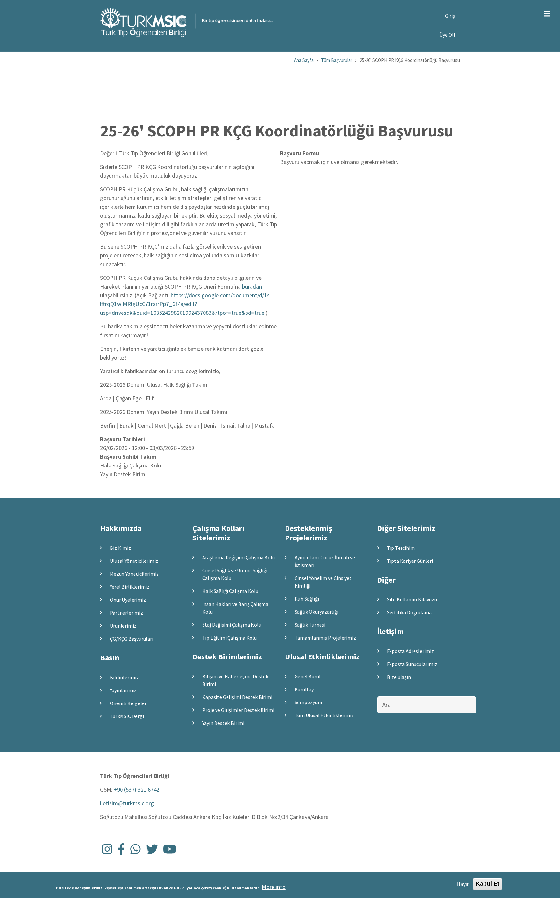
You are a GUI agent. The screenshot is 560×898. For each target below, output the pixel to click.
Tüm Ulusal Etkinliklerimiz (324, 715)
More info (274, 887)
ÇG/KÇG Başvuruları (131, 638)
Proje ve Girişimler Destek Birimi (238, 710)
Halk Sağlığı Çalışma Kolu (230, 591)
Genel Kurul (308, 676)
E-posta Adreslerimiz (410, 651)
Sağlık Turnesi (310, 624)
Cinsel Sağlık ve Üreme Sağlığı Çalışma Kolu (234, 574)
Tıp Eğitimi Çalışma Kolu (229, 637)
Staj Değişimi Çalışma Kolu (231, 624)
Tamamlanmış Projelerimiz (325, 637)
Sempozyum (308, 702)
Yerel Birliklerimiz (129, 587)
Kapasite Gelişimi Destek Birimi (237, 697)
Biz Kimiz (120, 548)
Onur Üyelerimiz (128, 600)
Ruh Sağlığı (307, 599)
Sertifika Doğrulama (409, 612)
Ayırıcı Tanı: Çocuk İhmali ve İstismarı (325, 561)
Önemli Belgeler (128, 703)
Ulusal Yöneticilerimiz (134, 561)
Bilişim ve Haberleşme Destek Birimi (235, 680)
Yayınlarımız (123, 690)
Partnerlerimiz (126, 612)
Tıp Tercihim (401, 548)
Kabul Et (487, 883)
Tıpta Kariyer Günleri (410, 561)
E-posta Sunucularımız (412, 664)
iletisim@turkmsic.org (127, 803)
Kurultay (304, 689)
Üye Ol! (447, 34)
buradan (252, 286)
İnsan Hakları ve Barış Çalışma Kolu (235, 608)
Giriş (450, 15)
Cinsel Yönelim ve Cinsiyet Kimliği (323, 582)
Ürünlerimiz (123, 625)
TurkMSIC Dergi (127, 716)
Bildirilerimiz (124, 677)
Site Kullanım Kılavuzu (412, 599)
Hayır (462, 884)
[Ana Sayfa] (186, 22)
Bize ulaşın (399, 677)
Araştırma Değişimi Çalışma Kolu (238, 557)
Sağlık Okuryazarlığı (316, 612)
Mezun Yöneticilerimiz (134, 574)
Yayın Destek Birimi (223, 723)
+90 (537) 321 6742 (136, 789)
